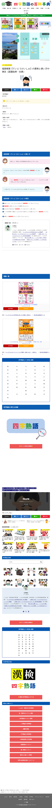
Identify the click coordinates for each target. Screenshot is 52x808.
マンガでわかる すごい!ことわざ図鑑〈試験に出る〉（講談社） (21, 352)
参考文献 (47, 796)
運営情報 (25, 799)
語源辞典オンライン (26, 744)
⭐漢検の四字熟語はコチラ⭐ (26, 697)
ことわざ (24, 8)
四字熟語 (4, 8)
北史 (4, 127)
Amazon (25, 308)
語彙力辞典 (26, 729)
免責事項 (20, 799)
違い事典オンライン (26, 749)
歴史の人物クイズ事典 (26, 755)
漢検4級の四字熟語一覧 (24, 490)
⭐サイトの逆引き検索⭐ (26, 446)
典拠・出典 (9, 8)
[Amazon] (27, 244)
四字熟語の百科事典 (23, 804)
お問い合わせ (26, 10)
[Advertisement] (26, 139)
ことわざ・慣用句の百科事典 (26, 708)
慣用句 (28, 8)
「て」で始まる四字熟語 (7, 65)
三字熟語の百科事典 (26, 734)
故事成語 (32, 8)
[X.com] (25, 13)
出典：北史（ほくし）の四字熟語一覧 (11, 490)
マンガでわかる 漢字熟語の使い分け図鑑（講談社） (18, 315)
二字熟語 (37, 8)
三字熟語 (41, 8)
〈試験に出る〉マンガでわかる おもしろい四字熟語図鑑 (28, 601)
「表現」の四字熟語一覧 (31, 488)
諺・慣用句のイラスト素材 (26, 713)
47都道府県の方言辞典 (26, 739)
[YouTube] (27, 13)
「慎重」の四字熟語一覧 (19, 488)
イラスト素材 (47, 8)
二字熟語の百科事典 (26, 723)
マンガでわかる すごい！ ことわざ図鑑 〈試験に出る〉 (25, 341)
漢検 (20, 8)
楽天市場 (10, 308)
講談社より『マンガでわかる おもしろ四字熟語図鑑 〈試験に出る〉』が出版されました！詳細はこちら (26, 15)
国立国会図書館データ (39, 315)
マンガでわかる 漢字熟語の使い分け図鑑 (32, 232)
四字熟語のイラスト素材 (26, 718)
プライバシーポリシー (39, 796)
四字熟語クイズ (15, 8)
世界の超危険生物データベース (26, 760)
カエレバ (27, 343)
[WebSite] (15, 244)
